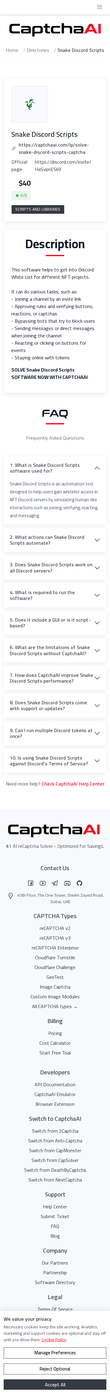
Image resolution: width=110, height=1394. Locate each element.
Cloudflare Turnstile (55, 957)
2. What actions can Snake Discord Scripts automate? (47, 539)
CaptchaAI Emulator (55, 1094)
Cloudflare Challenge (55, 967)
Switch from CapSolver (55, 1160)
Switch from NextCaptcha (55, 1179)
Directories (38, 50)
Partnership (55, 1272)
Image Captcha (55, 986)
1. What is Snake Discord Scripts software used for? (45, 467)
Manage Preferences (55, 1352)
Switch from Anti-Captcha (55, 1140)
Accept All (55, 1384)
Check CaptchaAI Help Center (73, 783)
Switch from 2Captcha (55, 1130)
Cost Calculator (55, 1043)
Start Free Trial (55, 1052)
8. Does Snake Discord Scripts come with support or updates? (48, 705)
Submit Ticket (55, 1216)
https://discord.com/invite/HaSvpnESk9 (63, 165)
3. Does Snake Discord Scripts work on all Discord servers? (51, 567)
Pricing (55, 1033)
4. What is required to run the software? (42, 595)
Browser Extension (55, 1104)
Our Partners (55, 1262)
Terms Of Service (55, 1309)
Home (12, 50)
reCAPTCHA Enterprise (55, 947)
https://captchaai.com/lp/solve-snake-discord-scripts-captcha (54, 148)
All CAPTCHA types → (55, 1006)
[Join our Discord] (67, 883)
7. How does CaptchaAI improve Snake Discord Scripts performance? (51, 677)
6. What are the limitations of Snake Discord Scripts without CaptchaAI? (50, 650)
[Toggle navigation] (99, 7)
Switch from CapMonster (55, 1150)
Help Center (55, 1206)
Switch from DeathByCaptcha (55, 1170)
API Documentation (55, 1084)
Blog (55, 1236)
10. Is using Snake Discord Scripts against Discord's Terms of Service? (49, 760)
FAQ (55, 1226)
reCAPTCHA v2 (55, 928)
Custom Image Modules (55, 996)
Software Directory (55, 1282)
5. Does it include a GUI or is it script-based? (50, 622)
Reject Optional (55, 1368)
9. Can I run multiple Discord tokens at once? (51, 733)
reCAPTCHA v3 (55, 938)
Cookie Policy (54, 1340)
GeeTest (55, 977)
